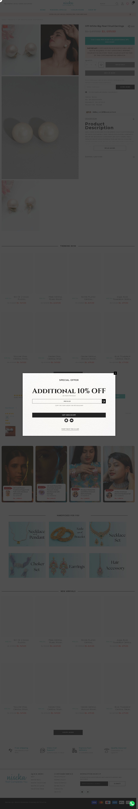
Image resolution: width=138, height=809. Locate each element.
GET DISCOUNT (69, 415)
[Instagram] (66, 420)
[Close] (115, 373)
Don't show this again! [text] (70, 429)
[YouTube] (71, 420)
